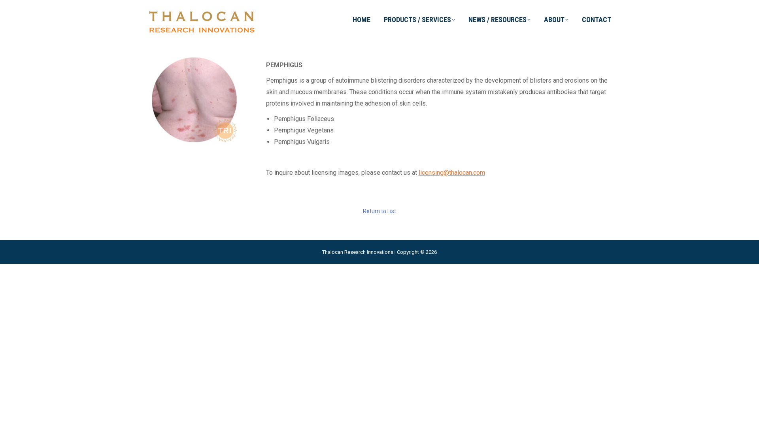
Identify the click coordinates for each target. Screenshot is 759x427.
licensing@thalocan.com (452, 172)
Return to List (379, 211)
